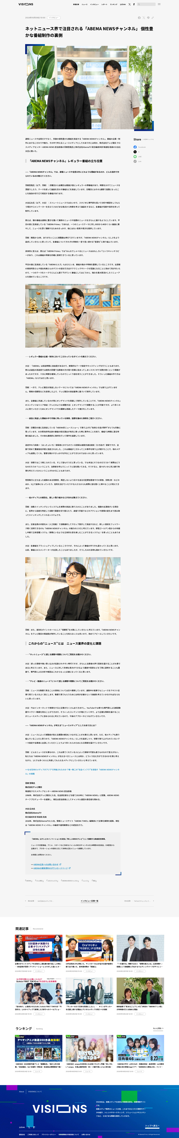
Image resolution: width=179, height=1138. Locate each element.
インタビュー (94, 4)
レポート (104, 4)
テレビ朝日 (39, 880)
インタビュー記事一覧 (89, 901)
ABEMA (28, 880)
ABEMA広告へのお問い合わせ (46, 864)
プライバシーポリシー (49, 1134)
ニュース (84, 4)
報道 (94, 880)
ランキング (113, 4)
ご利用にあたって (33, 1134)
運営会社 (22, 1134)
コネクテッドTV (52, 880)
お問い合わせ (86, 1134)
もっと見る (157, 1028)
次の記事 (139, 901)
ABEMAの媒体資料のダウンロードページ (51, 868)
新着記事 (76, 4)
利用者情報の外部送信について (69, 1134)
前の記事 (48, 901)
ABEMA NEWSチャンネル (70, 880)
